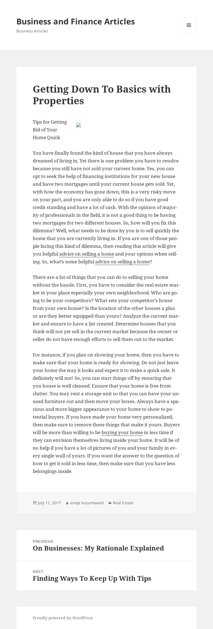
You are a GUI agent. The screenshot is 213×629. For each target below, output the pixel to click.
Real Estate (123, 502)
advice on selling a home (86, 254)
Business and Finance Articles (75, 21)
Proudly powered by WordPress (63, 617)
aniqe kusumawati (87, 502)
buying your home (122, 432)
